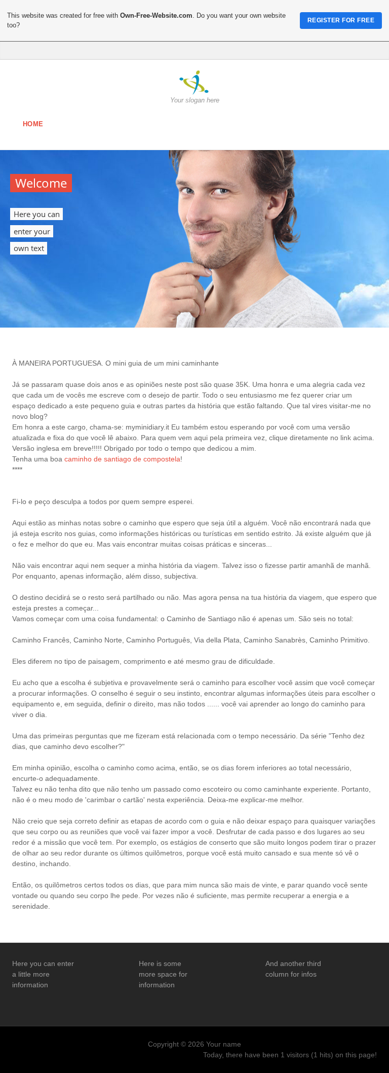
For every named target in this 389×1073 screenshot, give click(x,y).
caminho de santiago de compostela (122, 459)
